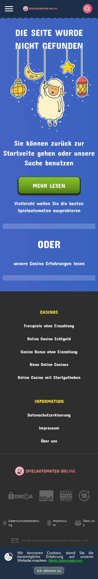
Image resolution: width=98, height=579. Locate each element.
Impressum (49, 427)
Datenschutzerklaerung (49, 414)
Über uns (49, 440)
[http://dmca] (20, 496)
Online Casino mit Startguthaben (49, 376)
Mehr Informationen (65, 560)
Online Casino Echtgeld (49, 338)
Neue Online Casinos (49, 363)
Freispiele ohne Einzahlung (49, 325)
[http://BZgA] (46, 496)
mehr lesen (49, 184)
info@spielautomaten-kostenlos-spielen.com (55, 540)
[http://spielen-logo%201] (66, 496)
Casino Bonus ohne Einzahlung (49, 350)
